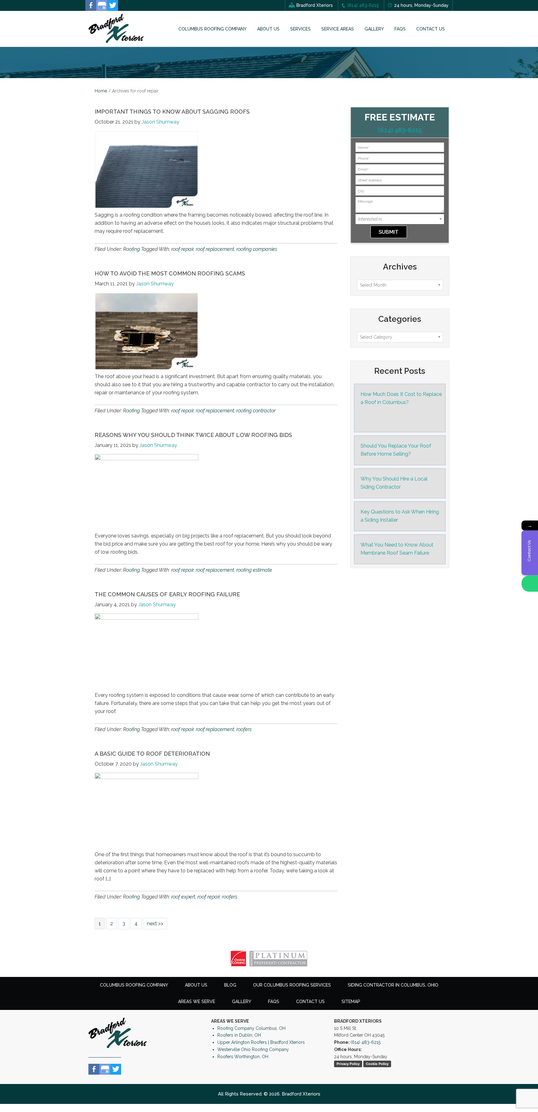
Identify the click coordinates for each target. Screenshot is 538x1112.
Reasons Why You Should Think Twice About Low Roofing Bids (193, 435)
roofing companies (256, 249)
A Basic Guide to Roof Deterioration (152, 753)
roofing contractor (256, 411)
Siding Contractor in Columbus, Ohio (393, 985)
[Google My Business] (101, 5)
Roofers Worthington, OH (242, 1056)
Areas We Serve (196, 1001)
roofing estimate (254, 570)
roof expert (183, 897)
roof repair (182, 249)
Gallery (241, 1001)
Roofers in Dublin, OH (239, 1035)
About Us (196, 985)
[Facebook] (90, 5)
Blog (230, 985)
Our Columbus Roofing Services (292, 985)
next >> (155, 924)
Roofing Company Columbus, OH (251, 1028)
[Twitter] (112, 5)
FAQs (273, 1001)
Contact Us (310, 1001)
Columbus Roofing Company (134, 985)
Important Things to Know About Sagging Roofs (172, 111)
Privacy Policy (348, 1064)
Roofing (131, 249)
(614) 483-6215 (363, 5)
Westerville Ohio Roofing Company (253, 1049)
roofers (244, 729)
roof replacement (215, 249)
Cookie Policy (377, 1064)
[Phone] (529, 583)
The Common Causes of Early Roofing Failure (167, 594)
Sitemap (351, 1001)
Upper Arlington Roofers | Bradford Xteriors (261, 1042)
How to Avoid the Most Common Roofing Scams (170, 273)
